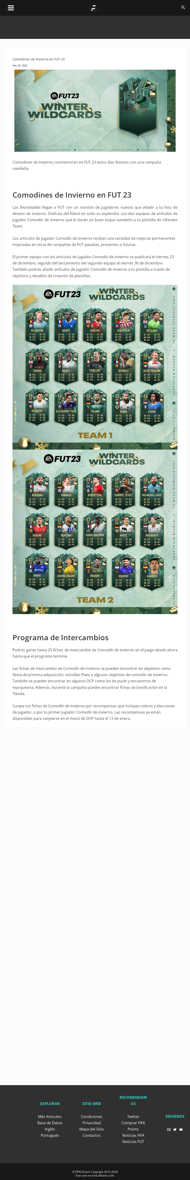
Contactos (92, 1135)
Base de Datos (49, 1122)
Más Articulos (50, 1116)
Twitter (133, 1116)
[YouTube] (181, 1129)
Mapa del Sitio (91, 1129)
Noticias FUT (133, 1141)
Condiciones (91, 1116)
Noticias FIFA (133, 1135)
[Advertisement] (95, 26)
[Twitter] (175, 1129)
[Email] (169, 1129)
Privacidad (91, 1122)
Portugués (50, 1135)
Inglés (50, 1129)
